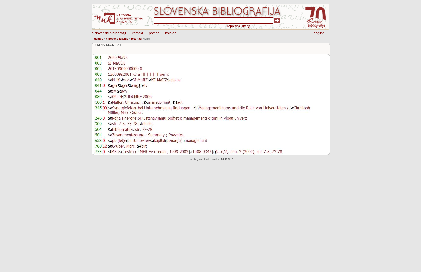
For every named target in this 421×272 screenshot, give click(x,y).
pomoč (154, 33)
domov (98, 38)
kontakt (137, 33)
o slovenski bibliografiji (109, 33)
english (319, 33)
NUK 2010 (227, 159)
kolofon (170, 33)
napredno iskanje (239, 26)
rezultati (136, 38)
